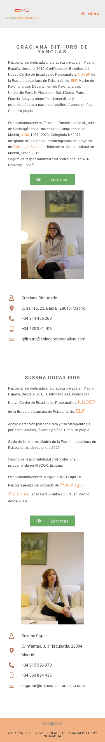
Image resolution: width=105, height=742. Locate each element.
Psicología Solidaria (29, 147)
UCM (25, 135)
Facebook (52, 723)
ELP (74, 81)
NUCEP (84, 75)
